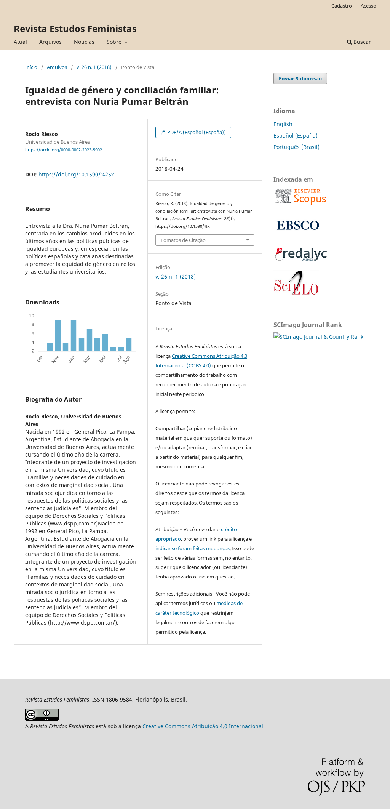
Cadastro (341, 5)
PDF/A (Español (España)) (196, 132)
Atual (20, 41)
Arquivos (50, 41)
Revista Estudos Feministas (75, 28)
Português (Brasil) (296, 147)
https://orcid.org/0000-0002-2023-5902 (63, 149)
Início (31, 67)
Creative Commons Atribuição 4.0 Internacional (202, 726)
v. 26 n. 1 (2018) (94, 67)
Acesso (368, 5)
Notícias (84, 41)
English (282, 124)
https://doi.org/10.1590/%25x (76, 174)
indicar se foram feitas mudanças (192, 548)
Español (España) (295, 135)
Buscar (361, 41)
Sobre (115, 41)
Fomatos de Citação (183, 240)
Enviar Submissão (300, 78)
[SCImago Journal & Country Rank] (318, 336)
